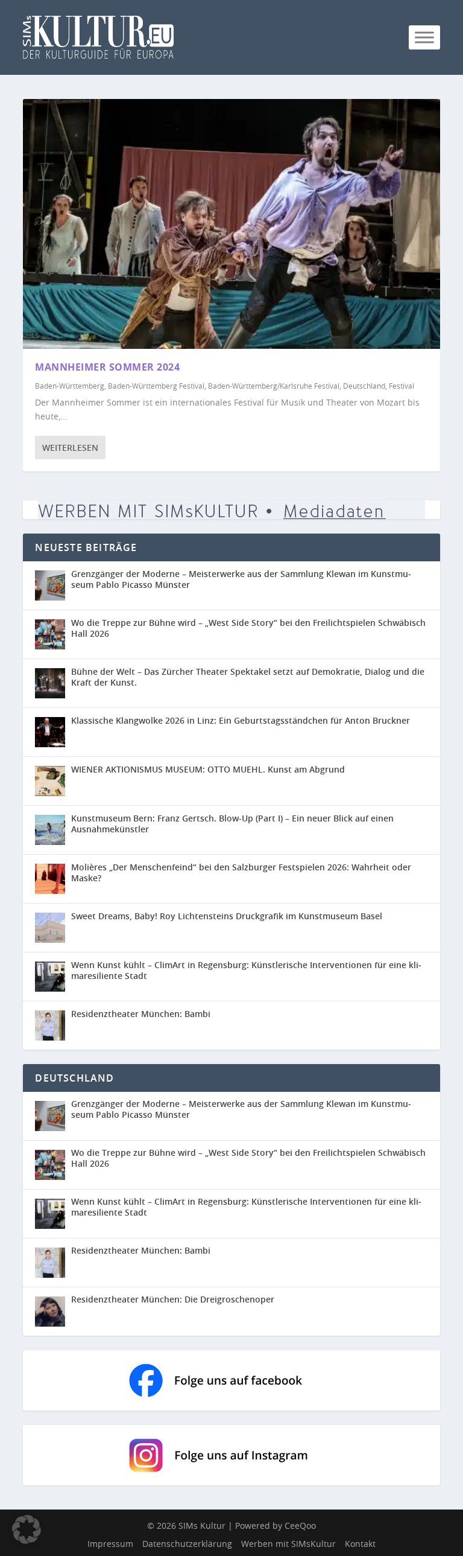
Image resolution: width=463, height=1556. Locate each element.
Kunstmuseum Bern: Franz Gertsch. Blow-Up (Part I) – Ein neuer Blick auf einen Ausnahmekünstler (232, 823)
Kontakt (360, 1543)
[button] (26, 1529)
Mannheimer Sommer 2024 (107, 367)
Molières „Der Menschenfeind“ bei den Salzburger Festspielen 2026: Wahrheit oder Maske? (241, 872)
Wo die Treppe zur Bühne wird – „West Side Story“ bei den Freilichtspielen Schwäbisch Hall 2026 (248, 628)
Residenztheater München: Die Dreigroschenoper (172, 1299)
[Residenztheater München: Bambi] (50, 1025)
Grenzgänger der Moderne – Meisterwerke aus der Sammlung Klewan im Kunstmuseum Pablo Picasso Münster (241, 579)
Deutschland (364, 386)
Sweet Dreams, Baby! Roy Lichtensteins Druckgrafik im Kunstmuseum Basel (226, 916)
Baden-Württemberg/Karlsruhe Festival (273, 386)
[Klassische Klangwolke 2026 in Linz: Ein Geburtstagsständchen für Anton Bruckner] (50, 732)
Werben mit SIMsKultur (288, 1543)
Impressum (110, 1543)
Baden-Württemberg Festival (156, 386)
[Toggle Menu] (424, 37)
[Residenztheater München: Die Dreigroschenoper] (53, 1311)
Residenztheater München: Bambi (140, 1013)
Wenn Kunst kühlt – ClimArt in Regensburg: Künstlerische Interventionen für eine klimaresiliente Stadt (246, 970)
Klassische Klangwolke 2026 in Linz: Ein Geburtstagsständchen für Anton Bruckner (240, 720)
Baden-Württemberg (69, 386)
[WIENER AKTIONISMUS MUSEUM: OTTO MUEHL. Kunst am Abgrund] (50, 781)
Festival (401, 386)
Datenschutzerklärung (187, 1543)
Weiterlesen (70, 447)
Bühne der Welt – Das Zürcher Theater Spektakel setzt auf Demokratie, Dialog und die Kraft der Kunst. (247, 677)
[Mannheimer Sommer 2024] (231, 224)
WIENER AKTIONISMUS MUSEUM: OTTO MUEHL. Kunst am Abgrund (208, 769)
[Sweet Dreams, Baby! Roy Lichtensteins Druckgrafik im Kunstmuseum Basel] (50, 928)
